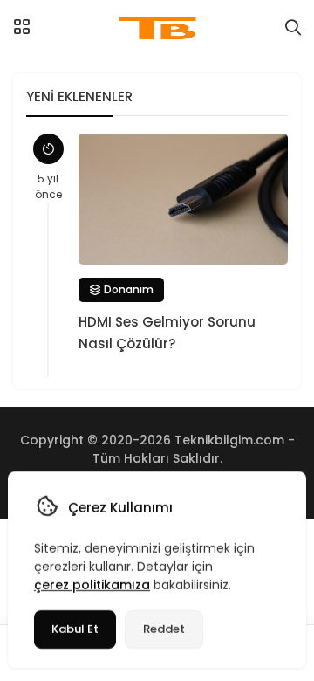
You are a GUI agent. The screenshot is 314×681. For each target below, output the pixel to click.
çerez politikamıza (92, 585)
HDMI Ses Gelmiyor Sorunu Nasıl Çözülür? (167, 333)
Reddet (164, 629)
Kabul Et (75, 629)
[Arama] (293, 28)
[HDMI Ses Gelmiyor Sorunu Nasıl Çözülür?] (183, 199)
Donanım (127, 289)
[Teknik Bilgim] (157, 27)
